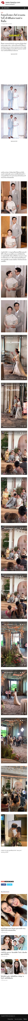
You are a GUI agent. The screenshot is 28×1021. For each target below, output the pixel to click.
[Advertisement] (14, 69)
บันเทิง (2, 12)
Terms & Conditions (18, 1019)
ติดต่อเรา (25, 1019)
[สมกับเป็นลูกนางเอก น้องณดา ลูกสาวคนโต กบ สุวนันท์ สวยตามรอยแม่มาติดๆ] (14, 926)
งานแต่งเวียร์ (7, 881)
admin (11, 23)
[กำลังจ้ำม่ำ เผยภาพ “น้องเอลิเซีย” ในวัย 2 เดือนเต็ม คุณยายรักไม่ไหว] (14, 950)
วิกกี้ (10, 881)
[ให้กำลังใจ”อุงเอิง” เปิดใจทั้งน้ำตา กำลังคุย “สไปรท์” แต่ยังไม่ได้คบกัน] (14, 974)
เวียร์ (12, 881)
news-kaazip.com (12, 2)
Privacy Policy (10, 1019)
